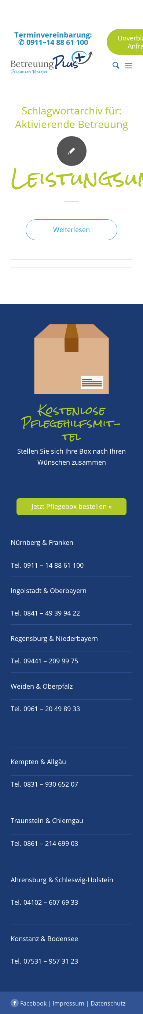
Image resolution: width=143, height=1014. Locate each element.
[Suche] (112, 65)
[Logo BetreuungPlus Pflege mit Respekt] (59, 65)
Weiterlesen (71, 229)
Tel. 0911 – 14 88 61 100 (47, 565)
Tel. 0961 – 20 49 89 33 (45, 708)
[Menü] (128, 65)
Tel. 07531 (44, 961)
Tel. (44, 784)
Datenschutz (108, 1003)
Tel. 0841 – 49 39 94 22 (45, 613)
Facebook (33, 1003)
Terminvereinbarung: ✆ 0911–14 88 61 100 (53, 38)
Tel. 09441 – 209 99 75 (44, 660)
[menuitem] (112, 65)
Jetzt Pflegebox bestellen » (72, 506)
